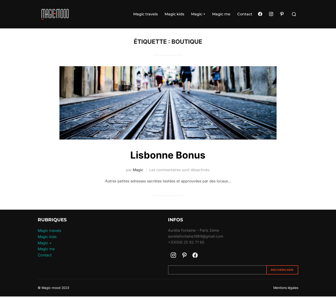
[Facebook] (260, 14)
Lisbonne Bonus (167, 155)
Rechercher (282, 270)
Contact (244, 14)
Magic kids (174, 14)
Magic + (198, 14)
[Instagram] (271, 14)
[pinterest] (281, 14)
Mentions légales (285, 288)
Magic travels (145, 14)
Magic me (221, 14)
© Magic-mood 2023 (53, 288)
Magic (138, 169)
